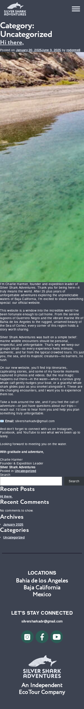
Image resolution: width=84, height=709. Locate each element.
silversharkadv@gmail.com (42, 621)
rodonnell (73, 50)
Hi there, (12, 42)
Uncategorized (25, 471)
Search (5, 475)
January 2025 (13, 524)
